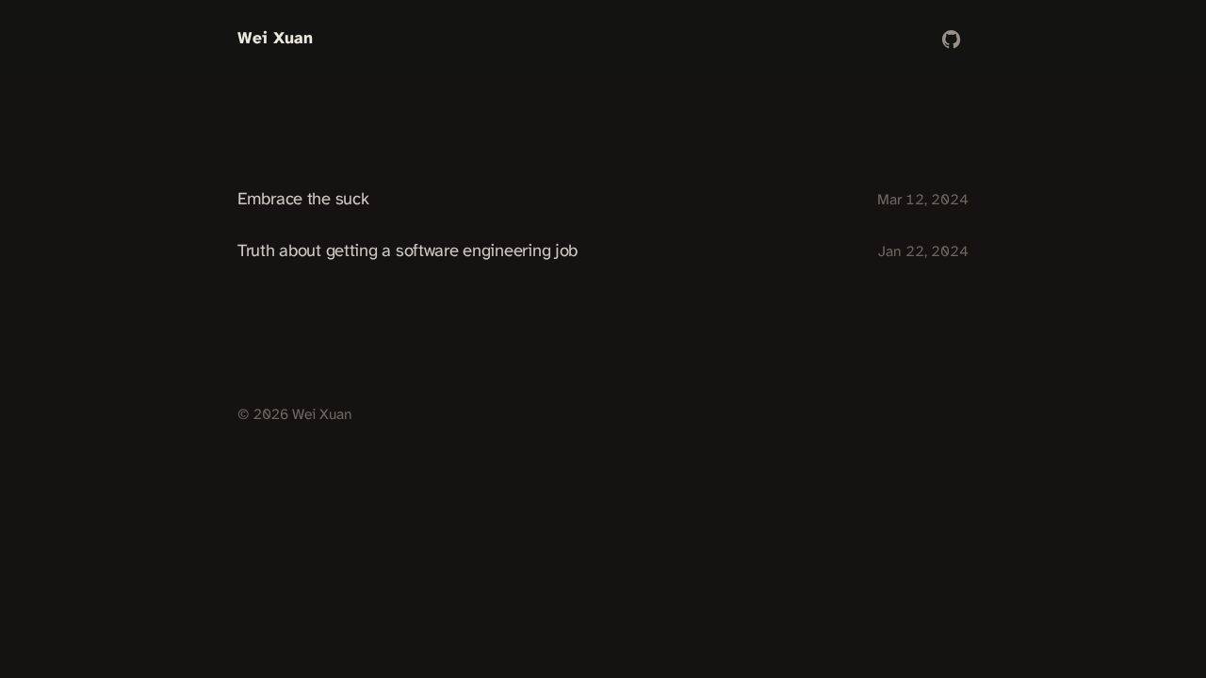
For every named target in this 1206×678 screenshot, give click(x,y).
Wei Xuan (275, 38)
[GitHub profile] (951, 39)
